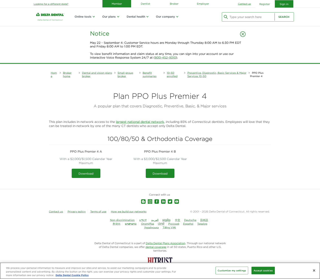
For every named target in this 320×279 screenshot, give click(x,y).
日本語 (204, 220)
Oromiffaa (147, 223)
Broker (174, 3)
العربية (155, 220)
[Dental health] (147, 17)
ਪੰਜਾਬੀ (161, 223)
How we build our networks (128, 211)
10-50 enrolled (172, 74)
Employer (203, 3)
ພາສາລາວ (130, 223)
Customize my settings (232, 270)
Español (188, 223)
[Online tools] (93, 17)
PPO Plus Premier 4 (257, 74)
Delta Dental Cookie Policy (72, 275)
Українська (151, 227)
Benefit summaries (149, 74)
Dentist (145, 3)
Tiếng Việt (169, 227)
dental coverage (156, 247)
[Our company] (177, 17)
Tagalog (202, 223)
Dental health (136, 16)
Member (117, 3)
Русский (173, 223)
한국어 (116, 223)
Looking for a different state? (51, 4)
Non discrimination (122, 220)
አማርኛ (143, 220)
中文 (177, 220)
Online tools (83, 16)
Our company (165, 16)
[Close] (314, 270)
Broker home (67, 74)
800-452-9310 (165, 57)
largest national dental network (140, 122)
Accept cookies (263, 270)
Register (264, 4)
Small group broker (125, 74)
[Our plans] (118, 17)
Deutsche (190, 220)
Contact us (244, 3)
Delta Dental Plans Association (165, 243)
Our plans (109, 16)
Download (86, 173)
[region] (160, 271)
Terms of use (98, 211)
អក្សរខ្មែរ (166, 220)
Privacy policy (77, 211)
